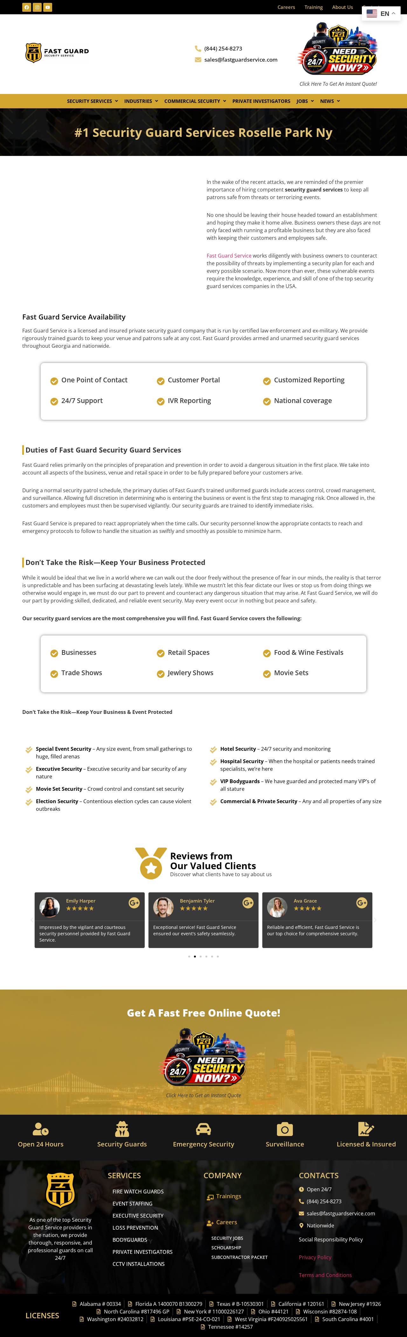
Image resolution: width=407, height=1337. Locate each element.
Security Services (89, 101)
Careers (286, 7)
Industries (138, 101)
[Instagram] (37, 7)
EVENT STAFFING (133, 1203)
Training (314, 7)
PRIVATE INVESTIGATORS (143, 1251)
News (327, 101)
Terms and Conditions (325, 1275)
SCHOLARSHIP (226, 1248)
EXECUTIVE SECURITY (138, 1215)
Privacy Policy (315, 1257)
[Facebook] (26, 7)
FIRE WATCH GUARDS (138, 1191)
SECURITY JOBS (227, 1238)
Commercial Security (192, 101)
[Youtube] (47, 7)
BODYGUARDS (130, 1239)
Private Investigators (261, 101)
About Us (342, 7)
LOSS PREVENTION (135, 1227)
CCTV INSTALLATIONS (139, 1263)
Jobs (302, 101)
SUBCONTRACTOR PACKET (239, 1257)
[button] (92, 101)
